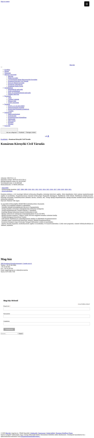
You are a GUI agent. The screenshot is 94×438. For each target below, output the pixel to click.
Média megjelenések (14, 114)
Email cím (6, 306)
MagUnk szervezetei (10, 74)
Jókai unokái (11, 121)
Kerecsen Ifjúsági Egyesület (16, 83)
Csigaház (10, 111)
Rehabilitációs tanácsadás (15, 89)
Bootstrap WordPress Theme (64, 433)
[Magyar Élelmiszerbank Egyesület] (70, 407)
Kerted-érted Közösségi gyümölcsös (18, 109)
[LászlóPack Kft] (75, 431)
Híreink (6, 71)
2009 (25, 189)
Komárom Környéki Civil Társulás (18, 81)
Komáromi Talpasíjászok (15, 84)
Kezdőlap (7, 69)
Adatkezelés (33, 433)
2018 (58, 189)
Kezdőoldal (4, 139)
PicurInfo (10, 122)
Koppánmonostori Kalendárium (17, 117)
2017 (55, 189)
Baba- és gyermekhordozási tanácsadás (19, 93)
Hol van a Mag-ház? (11, 132)
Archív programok (13, 102)
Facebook (21, 132)
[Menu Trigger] (86, 3)
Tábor (10, 97)
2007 (18, 189)
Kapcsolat (7, 125)
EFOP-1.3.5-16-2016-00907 (16, 106)
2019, (62, 189)
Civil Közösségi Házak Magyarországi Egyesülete (22, 79)
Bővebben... (36, 436)
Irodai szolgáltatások (14, 91)
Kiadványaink (12, 116)
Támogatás (7, 73)
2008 (22, 189)
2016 (51, 189)
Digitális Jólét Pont (13, 94)
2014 (44, 189)
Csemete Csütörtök (13, 99)
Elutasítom (30, 436)
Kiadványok (8, 112)
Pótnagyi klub (12, 101)
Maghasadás (11, 119)
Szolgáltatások (8, 88)
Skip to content (5, 1)
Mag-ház (72, 65)
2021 (69, 189)
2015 (47, 189)
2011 (33, 189)
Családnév (6, 321)
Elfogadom (24, 436)
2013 (40, 189)
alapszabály (5, 188)
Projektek (7, 104)
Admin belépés (50, 433)
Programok (7, 96)
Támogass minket (31, 132)
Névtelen (10, 124)
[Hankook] (19, 431)
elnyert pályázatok (7, 191)
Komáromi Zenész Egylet (15, 86)
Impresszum (41, 433)
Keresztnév (6, 313)
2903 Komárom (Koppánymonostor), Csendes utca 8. (16, 263)
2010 (29, 189)
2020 (66, 189)
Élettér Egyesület (13, 78)
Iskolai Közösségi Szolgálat (16, 107)
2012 (36, 189)
